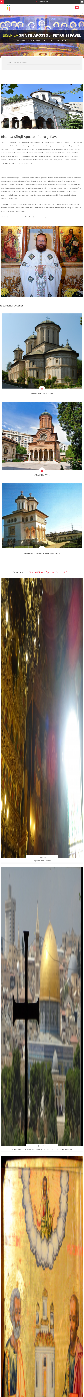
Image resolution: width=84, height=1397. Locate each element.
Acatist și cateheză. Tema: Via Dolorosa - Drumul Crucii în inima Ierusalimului (42, 1149)
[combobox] (43, 62)
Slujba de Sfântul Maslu (42, 861)
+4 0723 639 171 (43, 2)
